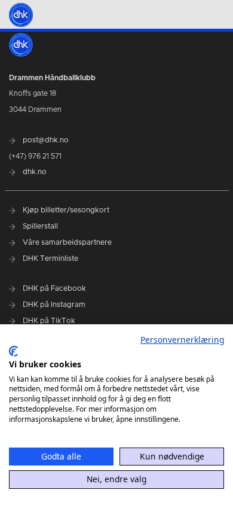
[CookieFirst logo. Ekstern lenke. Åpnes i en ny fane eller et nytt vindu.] (13, 351)
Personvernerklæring (182, 339)
